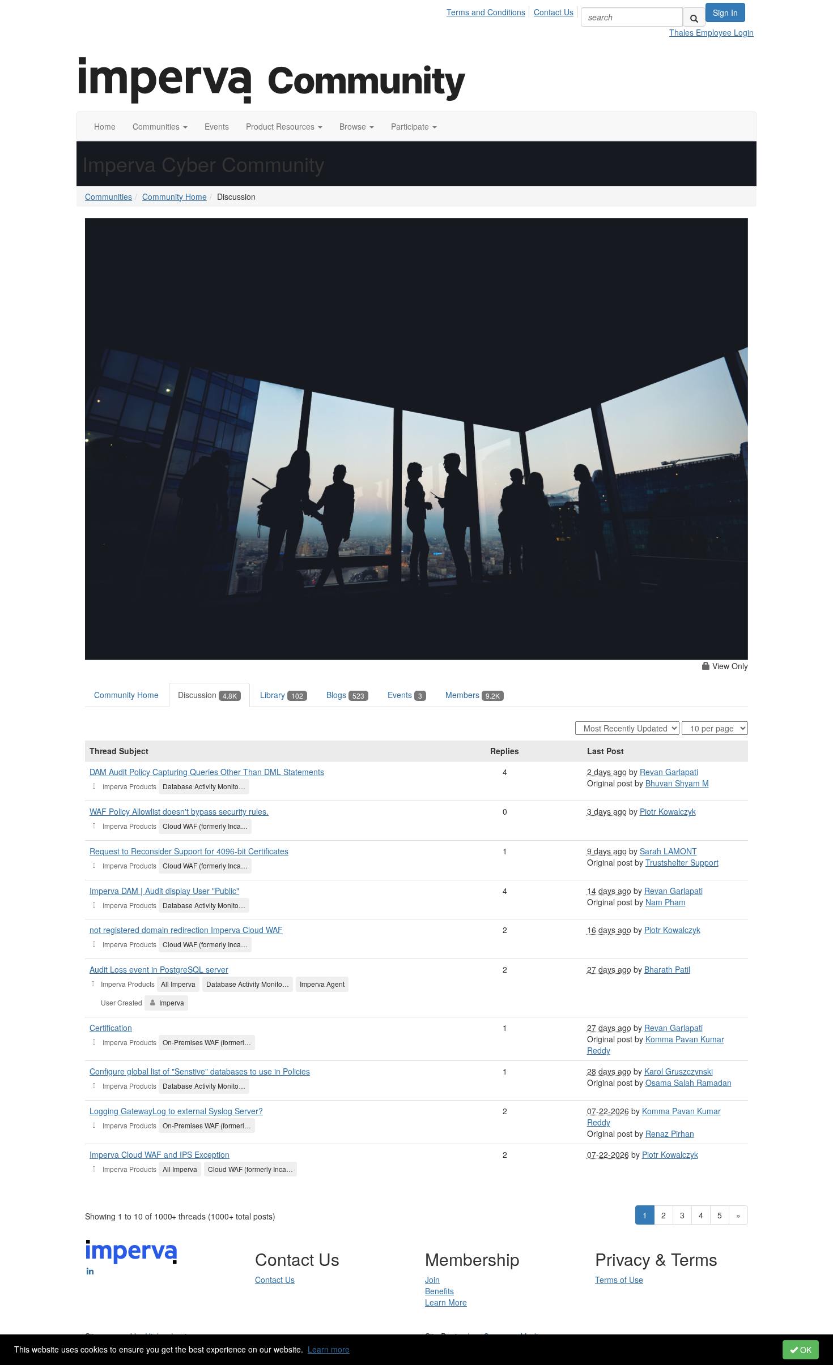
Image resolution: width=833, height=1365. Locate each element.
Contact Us (553, 12)
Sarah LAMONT (668, 851)
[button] (160, 126)
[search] (694, 17)
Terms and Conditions (486, 12)
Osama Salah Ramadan (688, 1082)
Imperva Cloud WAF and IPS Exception (160, 1154)
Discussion (207, 694)
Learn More (446, 1302)
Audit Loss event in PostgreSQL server (159, 969)
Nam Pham (665, 902)
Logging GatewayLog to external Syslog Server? (176, 1110)
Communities (108, 196)
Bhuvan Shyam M (677, 783)
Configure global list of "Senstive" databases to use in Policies (200, 1071)
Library (281, 694)
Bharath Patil (667, 969)
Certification (111, 1027)
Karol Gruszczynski (678, 1071)
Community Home (174, 196)
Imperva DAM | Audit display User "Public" (164, 890)
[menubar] (513, 10)
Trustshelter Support (682, 862)
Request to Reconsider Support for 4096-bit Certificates (189, 851)
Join (432, 1279)
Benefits (439, 1290)
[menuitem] (489, 10)
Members (472, 694)
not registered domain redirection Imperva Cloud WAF (186, 929)
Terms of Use (619, 1279)
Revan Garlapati (669, 771)
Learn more (329, 1349)
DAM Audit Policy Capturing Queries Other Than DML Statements (207, 771)
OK (804, 1349)
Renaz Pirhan (669, 1133)
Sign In (725, 12)
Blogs (345, 694)
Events (405, 694)
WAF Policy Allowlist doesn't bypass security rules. (179, 811)
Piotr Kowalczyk (668, 811)
